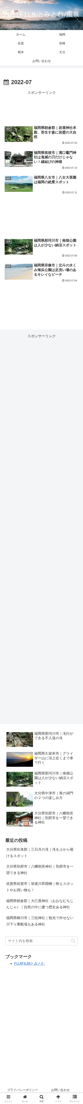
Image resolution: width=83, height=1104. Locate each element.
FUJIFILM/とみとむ (29, 963)
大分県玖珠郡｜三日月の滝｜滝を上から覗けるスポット (39, 853)
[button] (73, 940)
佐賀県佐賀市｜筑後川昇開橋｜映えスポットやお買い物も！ (39, 887)
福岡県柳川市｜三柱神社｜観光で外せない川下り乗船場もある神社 (39, 921)
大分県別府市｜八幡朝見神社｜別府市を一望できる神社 (39, 870)
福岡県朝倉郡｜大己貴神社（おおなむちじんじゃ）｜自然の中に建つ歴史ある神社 (39, 904)
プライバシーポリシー (22, 1090)
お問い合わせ (60, 1090)
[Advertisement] (41, 107)
